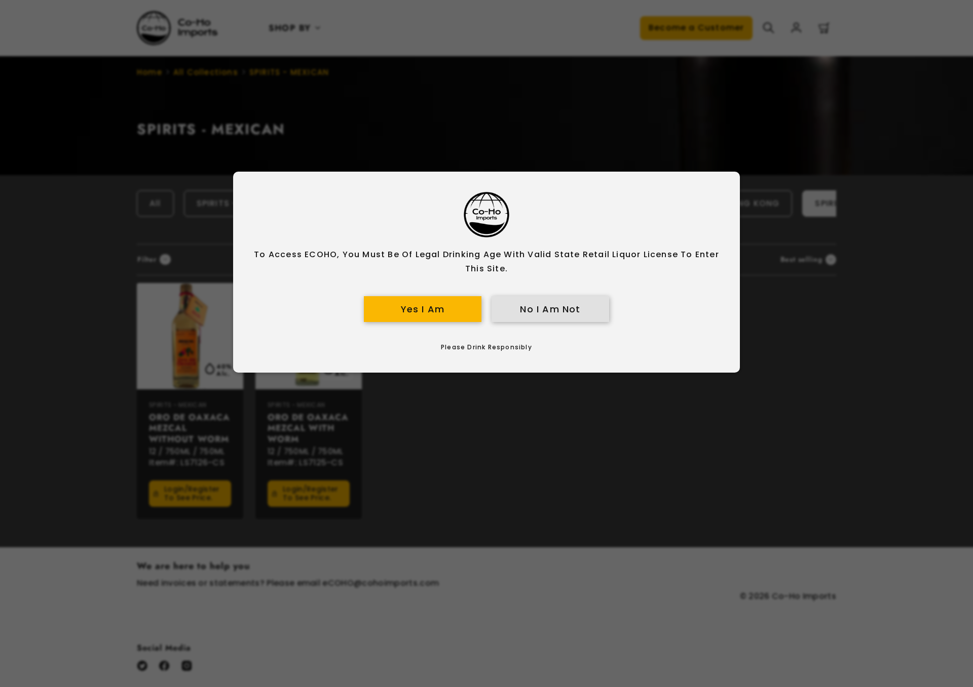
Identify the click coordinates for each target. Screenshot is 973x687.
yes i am (423, 309)
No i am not (550, 309)
